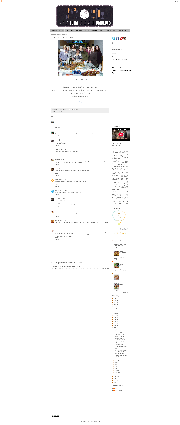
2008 (115, 378)
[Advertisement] (120, 102)
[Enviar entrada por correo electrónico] (70, 109)
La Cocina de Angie (91, 92)
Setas (115, 195)
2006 (115, 382)
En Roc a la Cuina (118, 250)
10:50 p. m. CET (62, 168)
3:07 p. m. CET (59, 211)
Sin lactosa (123, 195)
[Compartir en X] (74, 109)
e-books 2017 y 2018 (122, 30)
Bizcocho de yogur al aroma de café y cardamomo (121, 351)
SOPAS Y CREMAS (116, 197)
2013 (115, 323)
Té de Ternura (117, 261)
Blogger (98, 421)
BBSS (113, 154)
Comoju (115, 273)
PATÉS (120, 181)
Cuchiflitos (105, 90)
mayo (116, 366)
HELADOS (114, 169)
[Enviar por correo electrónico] (72, 109)
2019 (115, 311)
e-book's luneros (94, 30)
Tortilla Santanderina (119, 353)
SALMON (120, 194)
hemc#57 (119, 169)
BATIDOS (124, 152)
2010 (115, 329)
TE (116, 198)
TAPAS (126, 197)
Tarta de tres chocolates (120, 336)
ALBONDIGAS (115, 151)
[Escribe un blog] (73, 109)
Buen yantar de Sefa (77, 92)
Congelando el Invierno (121, 160)
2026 (115, 298)
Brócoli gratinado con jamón (121, 346)
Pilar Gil (56, 140)
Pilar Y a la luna (118, 390)
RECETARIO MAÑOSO (116, 190)
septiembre (117, 360)
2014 (115, 321)
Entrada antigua (105, 268)
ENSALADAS (124, 163)
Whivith (56, 179)
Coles (116, 348)
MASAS (114, 174)
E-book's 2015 (101, 30)
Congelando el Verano (116, 161)
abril (116, 368)
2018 (115, 313)
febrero (116, 372)
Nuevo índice (61, 30)
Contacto (114, 30)
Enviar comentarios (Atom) (63, 270)
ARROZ (123, 151)
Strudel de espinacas (119, 344)
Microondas (114, 176)
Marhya (56, 149)
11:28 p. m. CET (64, 190)
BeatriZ (56, 168)
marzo (116, 370)
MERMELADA (115, 175)
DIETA (115, 163)
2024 (115, 302)
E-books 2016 (108, 30)
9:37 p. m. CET (60, 131)
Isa (55, 211)
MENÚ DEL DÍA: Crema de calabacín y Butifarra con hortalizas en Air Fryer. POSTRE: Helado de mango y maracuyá (120, 267)
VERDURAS (119, 203)
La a (115, 171)
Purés (116, 187)
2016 (115, 317)
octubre (117, 358)
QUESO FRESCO (122, 187)
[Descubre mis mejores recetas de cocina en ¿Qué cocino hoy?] (120, 44)
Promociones (124, 186)
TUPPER (113, 201)
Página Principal (54, 30)
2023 (115, 304)
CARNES (115, 156)
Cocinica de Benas (82, 93)
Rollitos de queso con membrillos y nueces (120, 339)
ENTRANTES (123, 164)
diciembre (117, 330)
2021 (115, 308)
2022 (115, 306)
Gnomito (57, 220)
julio (116, 362)
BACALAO (115, 152)
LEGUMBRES (121, 172)
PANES (117, 178)
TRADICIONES (122, 200)
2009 (115, 376)
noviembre (117, 332)
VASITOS (125, 201)
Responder (57, 127)
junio (116, 364)
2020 (115, 309)
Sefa (56, 159)
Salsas (126, 194)
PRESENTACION (115, 186)
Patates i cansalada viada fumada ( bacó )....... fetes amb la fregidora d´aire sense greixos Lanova (120, 255)
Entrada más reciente (56, 268)
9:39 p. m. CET (66, 230)
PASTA (126, 179)
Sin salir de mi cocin (93, 90)
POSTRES (116, 185)
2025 (115, 300)
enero (116, 374)
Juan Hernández (58, 230)
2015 (115, 319)
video (113, 204)
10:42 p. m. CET (60, 159)
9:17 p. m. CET (59, 120)
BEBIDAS (123, 154)
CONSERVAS (125, 161)
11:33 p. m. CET (61, 198)
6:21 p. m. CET (62, 220)
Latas (115, 172)
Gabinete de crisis (120, 166)
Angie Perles (58, 190)
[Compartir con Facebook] (76, 109)
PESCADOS (116, 183)
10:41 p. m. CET (62, 149)
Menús (123, 173)
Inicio (81, 268)
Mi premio (123, 175)
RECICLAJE (115, 193)
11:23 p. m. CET (62, 179)
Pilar (56, 131)
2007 (115, 380)
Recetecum (116, 283)
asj (55, 120)
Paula (56, 198)
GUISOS (122, 168)
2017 (115, 315)
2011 (115, 327)
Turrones (119, 201)
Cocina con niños (116, 157)
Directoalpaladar (118, 240)
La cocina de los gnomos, (77, 90)
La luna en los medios (69, 30)
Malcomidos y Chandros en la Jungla (82, 30)
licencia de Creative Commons (70, 418)
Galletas (114, 168)
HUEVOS (125, 169)
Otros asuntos (59, 111)
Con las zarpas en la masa (62, 92)
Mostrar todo (125, 292)
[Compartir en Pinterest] (77, 109)
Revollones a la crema (120, 334)
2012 (115, 325)
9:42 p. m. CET (63, 140)
